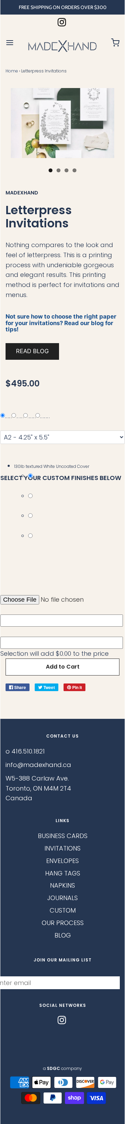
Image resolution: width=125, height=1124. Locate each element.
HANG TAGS (62, 873)
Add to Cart (63, 667)
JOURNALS (62, 898)
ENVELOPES (62, 860)
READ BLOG (32, 351)
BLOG (63, 935)
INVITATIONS (62, 848)
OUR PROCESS (63, 922)
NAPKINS (62, 885)
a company (62, 1068)
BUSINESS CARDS (63, 835)
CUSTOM (63, 910)
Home (12, 71)
